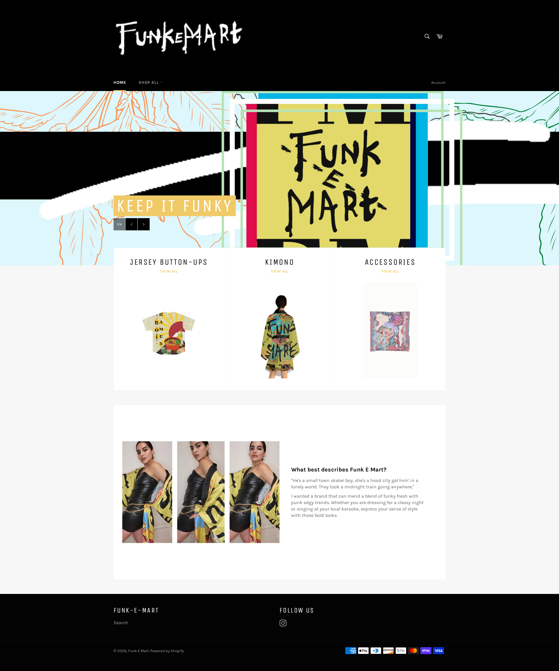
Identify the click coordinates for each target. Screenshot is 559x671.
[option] (279, 178)
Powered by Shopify (167, 651)
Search (121, 622)
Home (120, 82)
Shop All (149, 82)
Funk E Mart (138, 651)
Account (438, 82)
